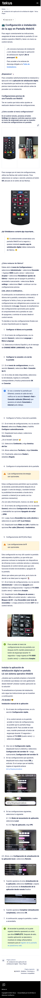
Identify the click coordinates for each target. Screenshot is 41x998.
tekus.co (4, 989)
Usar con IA (8, 20)
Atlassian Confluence (8, 995)
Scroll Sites (31, 993)
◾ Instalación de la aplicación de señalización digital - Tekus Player (20, 12)
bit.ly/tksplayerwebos (14, 769)
